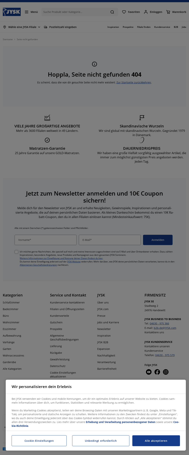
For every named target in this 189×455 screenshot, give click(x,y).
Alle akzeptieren (156, 440)
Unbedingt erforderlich (101, 440)
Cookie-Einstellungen (39, 440)
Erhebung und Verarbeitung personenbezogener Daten (120, 422)
